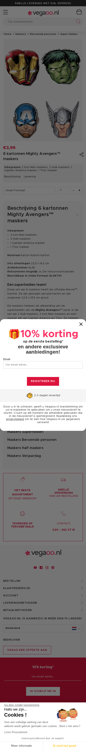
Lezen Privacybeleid (15, 732)
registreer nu (43, 381)
